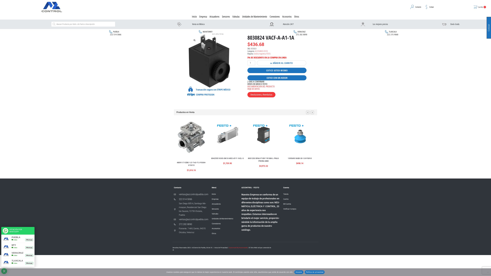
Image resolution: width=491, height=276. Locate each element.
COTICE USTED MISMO (277, 70)
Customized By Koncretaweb (238, 248)
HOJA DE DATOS (253, 89)
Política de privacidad (314, 272)
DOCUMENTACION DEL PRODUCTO (261, 86)
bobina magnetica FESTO (262, 53)
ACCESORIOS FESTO (261, 51)
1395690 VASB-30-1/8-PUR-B (300, 158)
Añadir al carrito (283, 63)
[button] (194, 40)
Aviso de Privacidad (220, 248)
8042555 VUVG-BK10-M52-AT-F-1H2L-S (227, 158)
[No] (488, 272)
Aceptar (299, 272)
